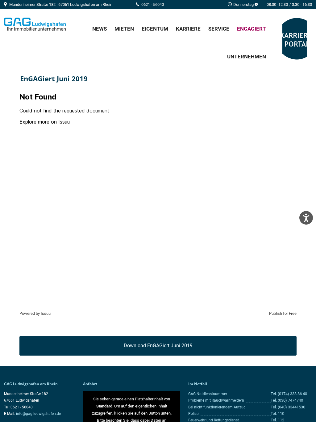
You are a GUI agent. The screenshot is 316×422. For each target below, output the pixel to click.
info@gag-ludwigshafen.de (38, 413)
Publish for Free (283, 313)
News (99, 29)
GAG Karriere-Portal (294, 39)
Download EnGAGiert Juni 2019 (158, 345)
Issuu (46, 313)
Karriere (188, 29)
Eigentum (155, 29)
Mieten (124, 29)
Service (218, 29)
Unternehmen (246, 56)
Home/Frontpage (35, 24)
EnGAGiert (251, 29)
